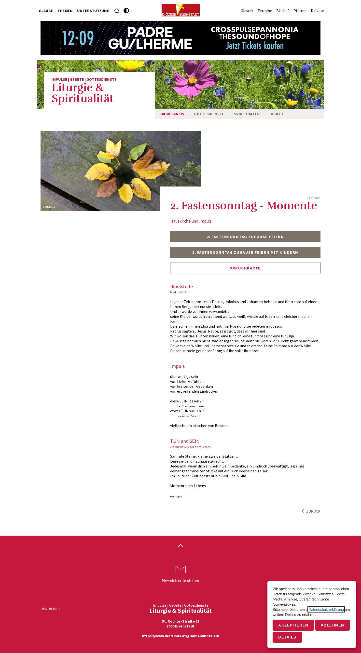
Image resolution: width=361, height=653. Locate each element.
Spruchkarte (245, 268)
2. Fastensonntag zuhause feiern (245, 236)
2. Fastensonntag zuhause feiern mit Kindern (245, 252)
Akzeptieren (293, 625)
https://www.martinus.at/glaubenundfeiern (180, 635)
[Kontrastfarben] (126, 10)
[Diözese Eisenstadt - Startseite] (181, 10)
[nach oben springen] (180, 546)
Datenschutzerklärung (326, 609)
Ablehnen (332, 625)
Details (287, 637)
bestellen (180, 580)
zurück (313, 511)
